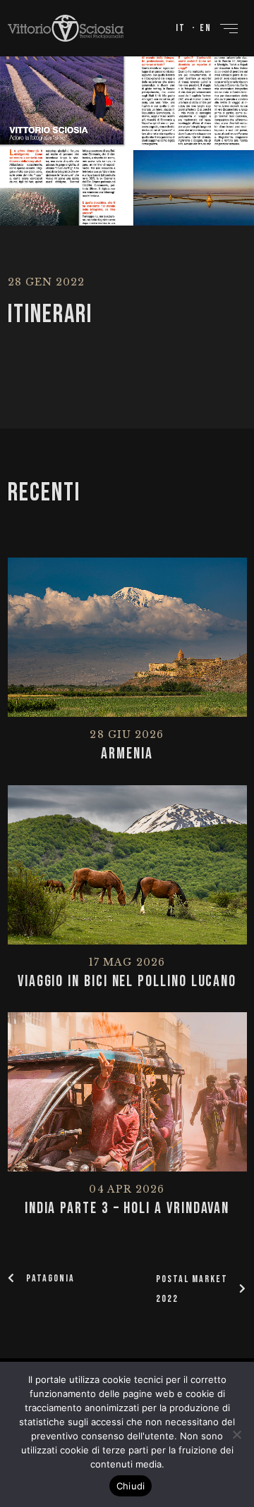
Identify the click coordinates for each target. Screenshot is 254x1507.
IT (181, 28)
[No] (236, 1434)
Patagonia (50, 1278)
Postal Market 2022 (192, 1289)
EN (206, 28)
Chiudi (130, 1485)
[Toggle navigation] (229, 28)
